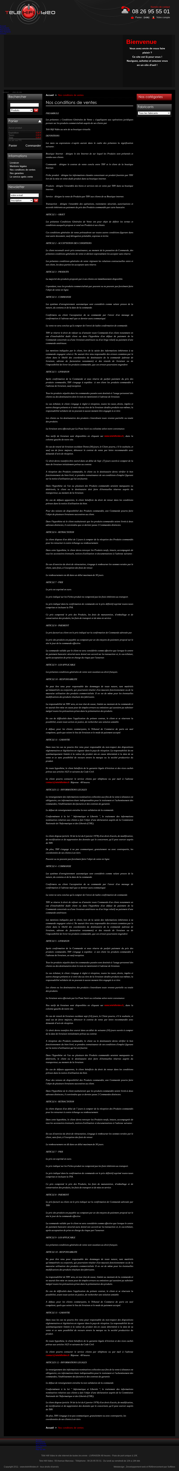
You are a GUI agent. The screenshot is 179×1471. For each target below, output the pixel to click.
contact (6, 92)
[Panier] (13, 121)
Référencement (156, 1467)
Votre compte (163, 17)
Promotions (4, 28)
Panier (13, 145)
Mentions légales (18, 166)
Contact (3, 34)
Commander (33, 145)
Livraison (14, 162)
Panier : (139, 17)
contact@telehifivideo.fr (58, 782)
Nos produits (5, 30)
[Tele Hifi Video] (31, 12)
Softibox (171, 1467)
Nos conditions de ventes (22, 169)
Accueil (3, 26)
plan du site (17, 92)
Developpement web (136, 1467)
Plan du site (40, 1449)
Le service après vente (21, 176)
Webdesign (119, 1467)
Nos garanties (17, 173)
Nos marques (5, 32)
